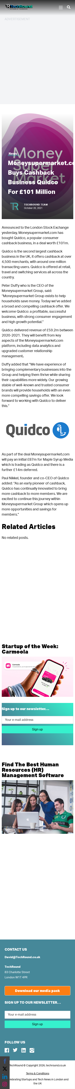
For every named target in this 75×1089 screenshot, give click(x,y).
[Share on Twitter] (5, 1069)
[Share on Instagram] (5, 1084)
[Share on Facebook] (5, 1061)
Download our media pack (37, 990)
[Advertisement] (37, 62)
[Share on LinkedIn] (5, 1076)
